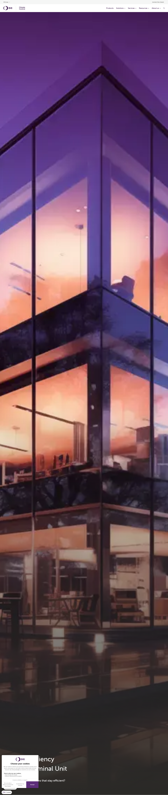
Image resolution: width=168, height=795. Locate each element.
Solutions (120, 8)
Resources (143, 8)
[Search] (164, 8)
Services (131, 8)
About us (155, 8)
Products (109, 8)
